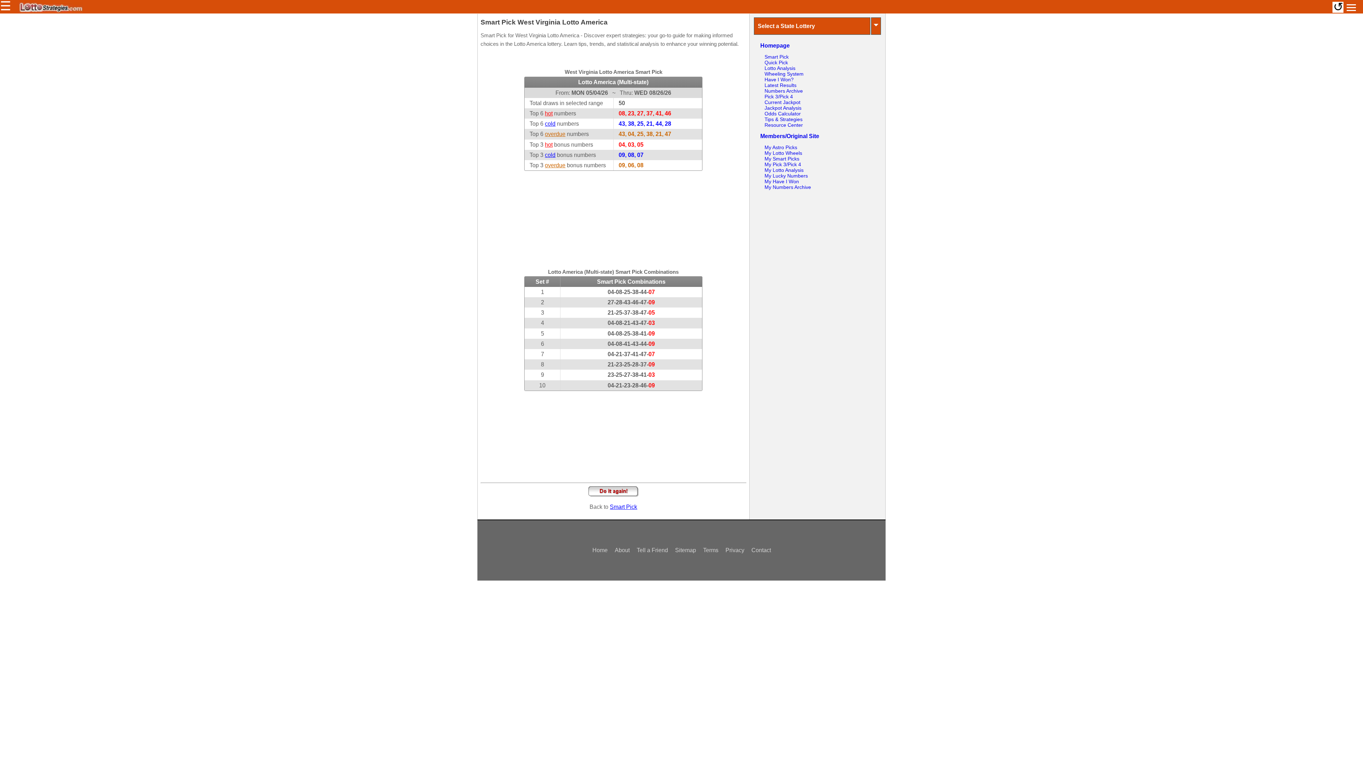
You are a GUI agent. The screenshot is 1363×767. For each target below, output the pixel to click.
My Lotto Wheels (783, 153)
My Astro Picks (781, 147)
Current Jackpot (782, 102)
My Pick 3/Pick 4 (783, 164)
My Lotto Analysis (784, 170)
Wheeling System (784, 74)
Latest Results (781, 85)
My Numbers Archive (788, 187)
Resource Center (784, 125)
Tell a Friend (652, 550)
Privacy (735, 550)
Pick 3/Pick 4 (779, 96)
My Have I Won (782, 181)
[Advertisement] (613, 215)
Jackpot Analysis (783, 108)
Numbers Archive (784, 91)
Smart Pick (623, 507)
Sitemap (685, 550)
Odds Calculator (783, 113)
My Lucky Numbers (786, 176)
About (622, 550)
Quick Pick (776, 62)
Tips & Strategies (784, 119)
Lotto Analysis (780, 68)
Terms (710, 550)
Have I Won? (779, 79)
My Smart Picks (782, 159)
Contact (761, 550)
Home (600, 550)
